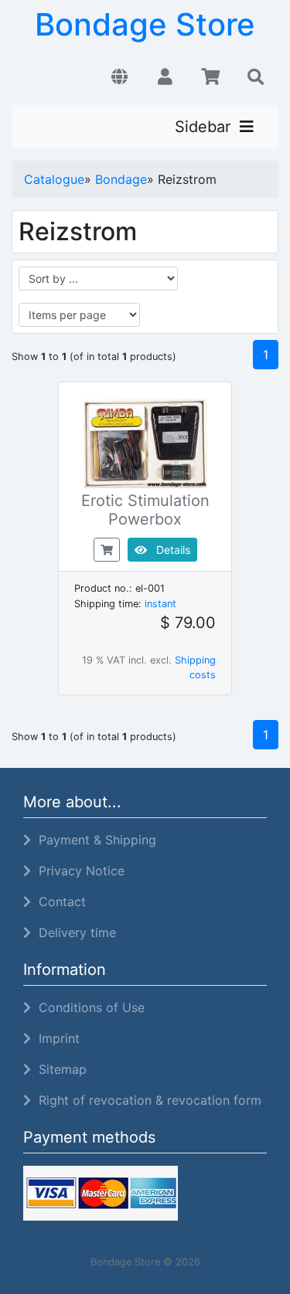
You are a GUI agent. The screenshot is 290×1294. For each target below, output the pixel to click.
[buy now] (107, 548)
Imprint (55, 1038)
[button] (119, 77)
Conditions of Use (88, 1007)
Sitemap (59, 1069)
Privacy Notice (78, 870)
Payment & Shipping (93, 839)
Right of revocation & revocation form (146, 1100)
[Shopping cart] (211, 77)
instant (160, 604)
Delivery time (73, 932)
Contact (58, 901)
